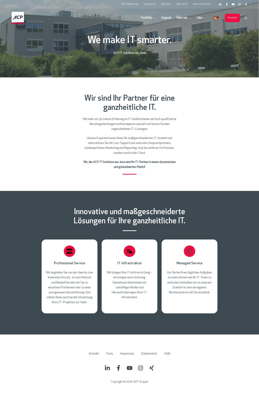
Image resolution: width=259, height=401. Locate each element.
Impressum (127, 353)
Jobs (199, 18)
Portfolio (146, 18)
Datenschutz (149, 353)
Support (166, 18)
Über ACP (182, 4)
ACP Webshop (129, 4)
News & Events (202, 4)
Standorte (150, 4)
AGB (167, 353)
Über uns (182, 18)
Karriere (166, 4)
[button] (245, 18)
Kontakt (232, 17)
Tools (109, 353)
